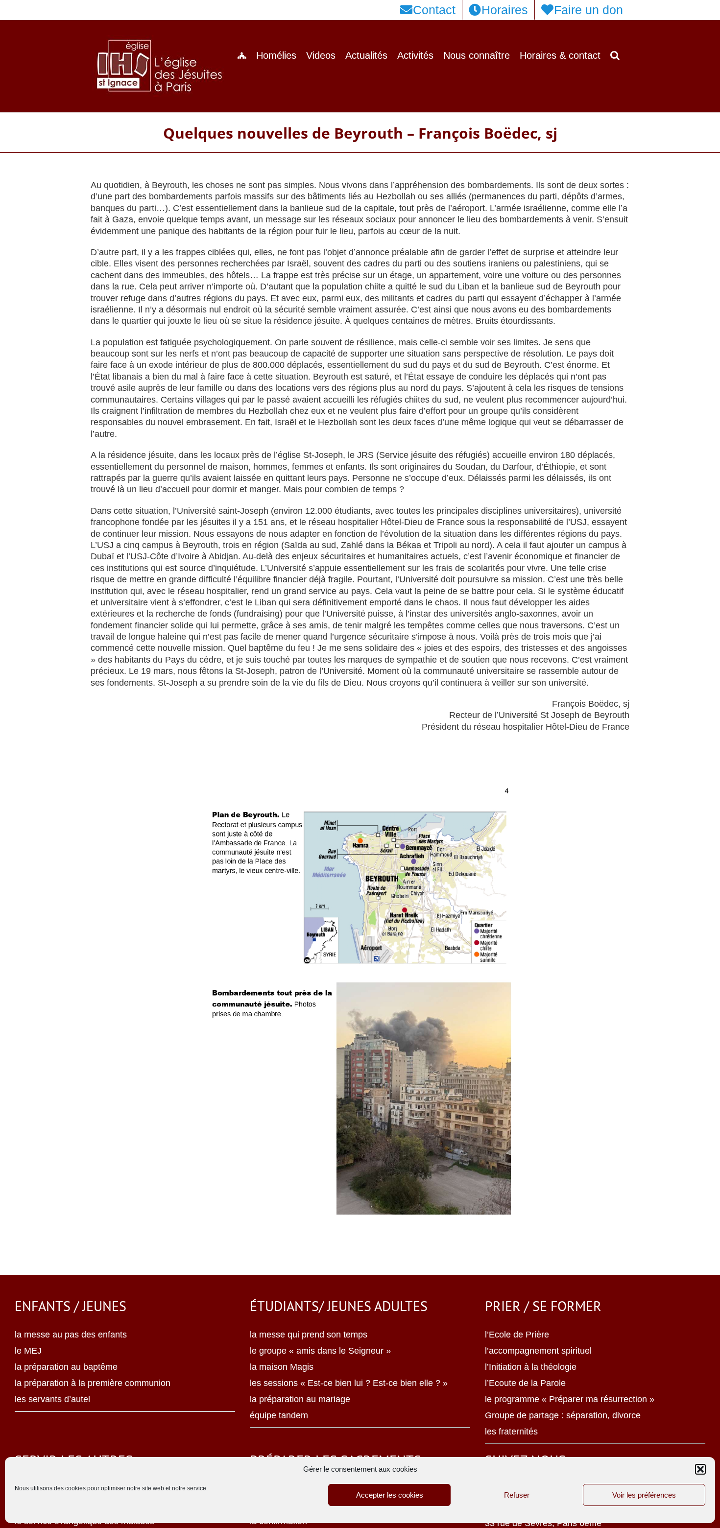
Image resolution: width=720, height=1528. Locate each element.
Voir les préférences (644, 1495)
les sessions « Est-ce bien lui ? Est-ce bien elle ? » (349, 1383)
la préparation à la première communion (92, 1383)
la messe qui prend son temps (308, 1334)
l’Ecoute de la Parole (525, 1383)
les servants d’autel (52, 1399)
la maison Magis (281, 1366)
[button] (700, 1469)
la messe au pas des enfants (71, 1334)
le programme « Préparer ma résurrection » (569, 1399)
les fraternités (511, 1431)
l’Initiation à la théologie (530, 1366)
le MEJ (28, 1350)
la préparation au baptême (66, 1366)
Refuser (516, 1495)
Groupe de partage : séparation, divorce (563, 1415)
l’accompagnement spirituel (538, 1350)
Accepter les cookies (389, 1495)
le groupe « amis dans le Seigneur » (320, 1350)
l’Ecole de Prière (517, 1334)
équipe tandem (279, 1415)
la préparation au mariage (300, 1399)
